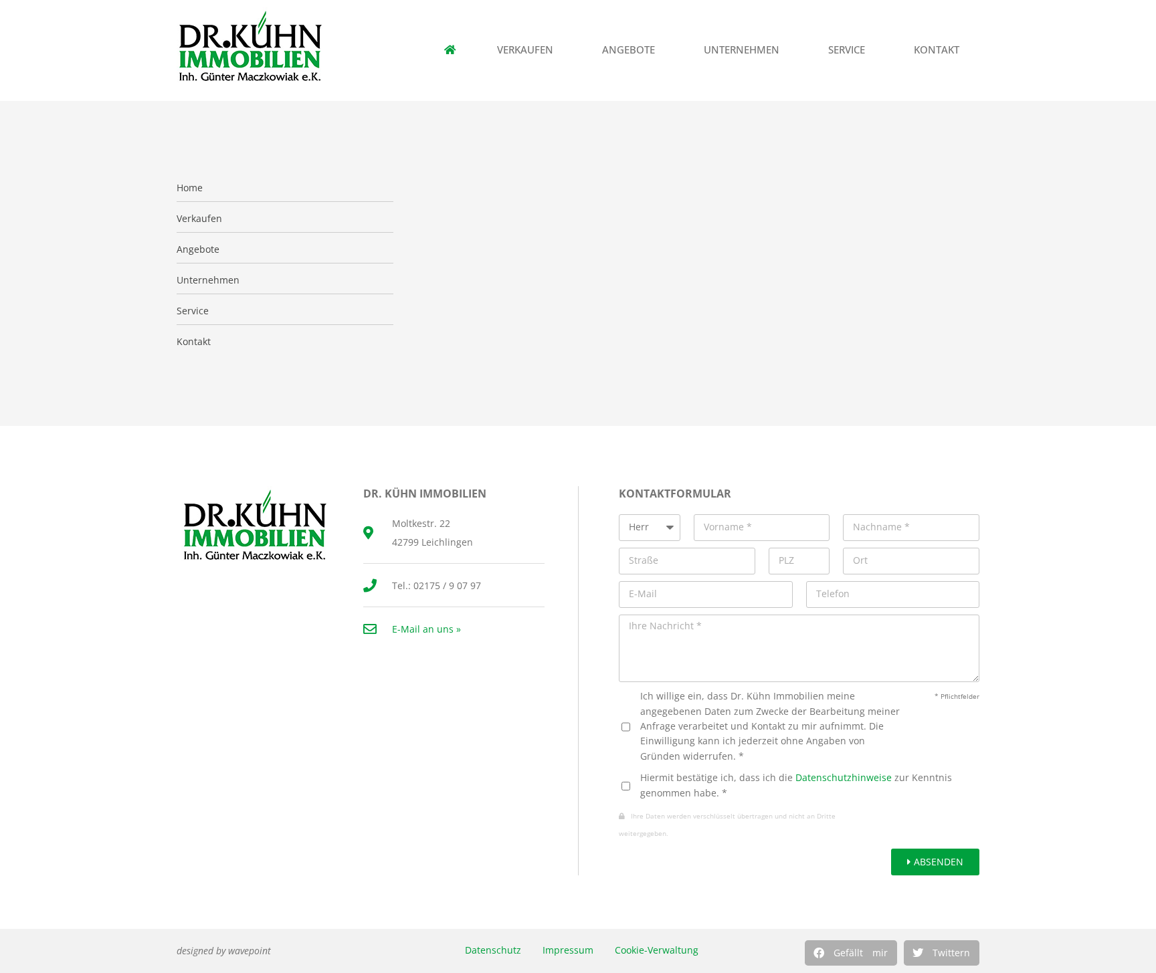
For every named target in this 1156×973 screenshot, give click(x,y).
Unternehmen (741, 50)
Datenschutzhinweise (843, 777)
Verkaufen (525, 50)
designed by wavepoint (224, 950)
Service (846, 50)
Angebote (628, 50)
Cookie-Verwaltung (656, 950)
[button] (851, 953)
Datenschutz (493, 950)
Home (190, 188)
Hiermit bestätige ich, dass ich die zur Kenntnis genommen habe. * (796, 784)
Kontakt (936, 50)
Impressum (568, 950)
